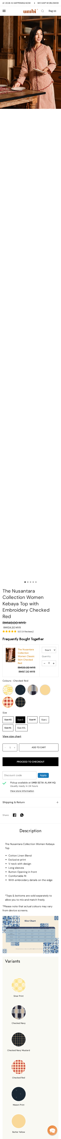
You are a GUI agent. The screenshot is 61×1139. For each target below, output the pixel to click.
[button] (52, 1130)
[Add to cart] (38, 747)
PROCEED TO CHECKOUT (30, 761)
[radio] (8, 689)
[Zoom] (30, 62)
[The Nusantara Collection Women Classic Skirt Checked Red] (10, 654)
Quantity (46, 656)
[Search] (42, 11)
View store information (22, 791)
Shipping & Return (14, 802)
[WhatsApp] (21, 815)
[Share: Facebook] (14, 815)
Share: (6, 815)
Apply (43, 775)
